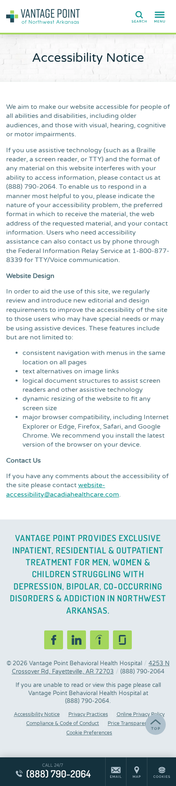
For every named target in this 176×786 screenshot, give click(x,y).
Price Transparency (130, 723)
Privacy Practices (88, 714)
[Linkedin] (76, 640)
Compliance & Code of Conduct (62, 723)
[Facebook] (53, 640)
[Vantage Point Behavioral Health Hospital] (43, 16)
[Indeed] (99, 640)
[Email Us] (116, 771)
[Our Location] (136, 771)
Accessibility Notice (37, 714)
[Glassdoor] (122, 640)
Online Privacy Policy (141, 714)
